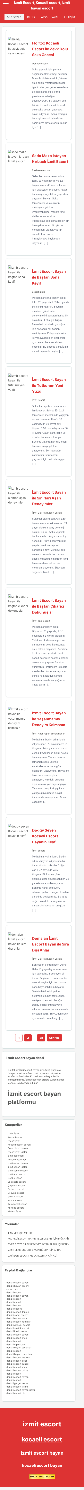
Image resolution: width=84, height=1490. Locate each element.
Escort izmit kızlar (17, 1152)
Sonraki (54, 1037)
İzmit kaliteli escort (18, 1170)
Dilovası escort (16, 1192)
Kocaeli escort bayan (19, 1144)
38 (41, 1037)
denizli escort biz (15, 1393)
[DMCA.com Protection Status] (42, 1478)
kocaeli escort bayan (42, 1465)
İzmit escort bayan (18, 1163)
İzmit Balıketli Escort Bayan (47, 512)
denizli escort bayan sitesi (20, 1389)
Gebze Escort (15, 1177)
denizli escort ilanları (17, 1311)
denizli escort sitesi (16, 1337)
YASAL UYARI (49, 17)
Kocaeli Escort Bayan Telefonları (30, 1238)
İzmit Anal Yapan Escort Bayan (48, 733)
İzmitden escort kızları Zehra (27, 1255)
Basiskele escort (41, 170)
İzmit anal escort (41, 620)
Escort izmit (38, 291)
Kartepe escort (16, 1207)
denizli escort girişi (16, 1360)
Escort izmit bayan (18, 1148)
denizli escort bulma (17, 1370)
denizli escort (13, 1292)
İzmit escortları (16, 1155)
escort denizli (13, 1289)
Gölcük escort (15, 1196)
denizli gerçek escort (17, 1383)
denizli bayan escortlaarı (19, 1354)
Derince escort (40, 63)
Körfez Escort (15, 1211)
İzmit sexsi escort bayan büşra (28, 1249)
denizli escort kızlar (17, 1318)
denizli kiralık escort (17, 1331)
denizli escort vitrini (17, 1386)
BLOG (31, 17)
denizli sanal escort (17, 1315)
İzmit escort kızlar (17, 1166)
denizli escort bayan (17, 1282)
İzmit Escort (38, 399)
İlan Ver (13, 1233)
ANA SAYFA (14, 17)
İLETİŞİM (69, 17)
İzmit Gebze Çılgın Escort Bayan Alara (32, 1244)
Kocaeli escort (15, 1137)
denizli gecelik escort (18, 1324)
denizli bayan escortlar (18, 1347)
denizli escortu (14, 1308)
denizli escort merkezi (18, 1357)
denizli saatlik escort (17, 1328)
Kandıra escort (15, 1200)
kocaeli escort (42, 1439)
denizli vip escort (15, 1344)
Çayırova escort (16, 1185)
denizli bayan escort (17, 1285)
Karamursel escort (17, 1204)
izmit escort (42, 1424)
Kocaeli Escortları (17, 1159)
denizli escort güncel (17, 1363)
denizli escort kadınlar (18, 1321)
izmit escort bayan (42, 1453)
